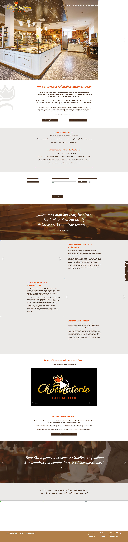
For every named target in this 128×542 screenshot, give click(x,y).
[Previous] (2, 40)
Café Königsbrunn (48, 120)
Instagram (8, 537)
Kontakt (102, 533)
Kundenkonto (114, 536)
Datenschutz (91, 536)
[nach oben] (126, 263)
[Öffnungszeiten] (126, 271)
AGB (89, 535)
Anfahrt (102, 535)
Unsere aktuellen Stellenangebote (62, 434)
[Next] (125, 40)
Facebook (12, 537)
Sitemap (102, 536)
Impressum (91, 533)
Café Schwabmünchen (76, 120)
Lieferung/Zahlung (115, 533)
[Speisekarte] (126, 267)
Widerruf (112, 535)
